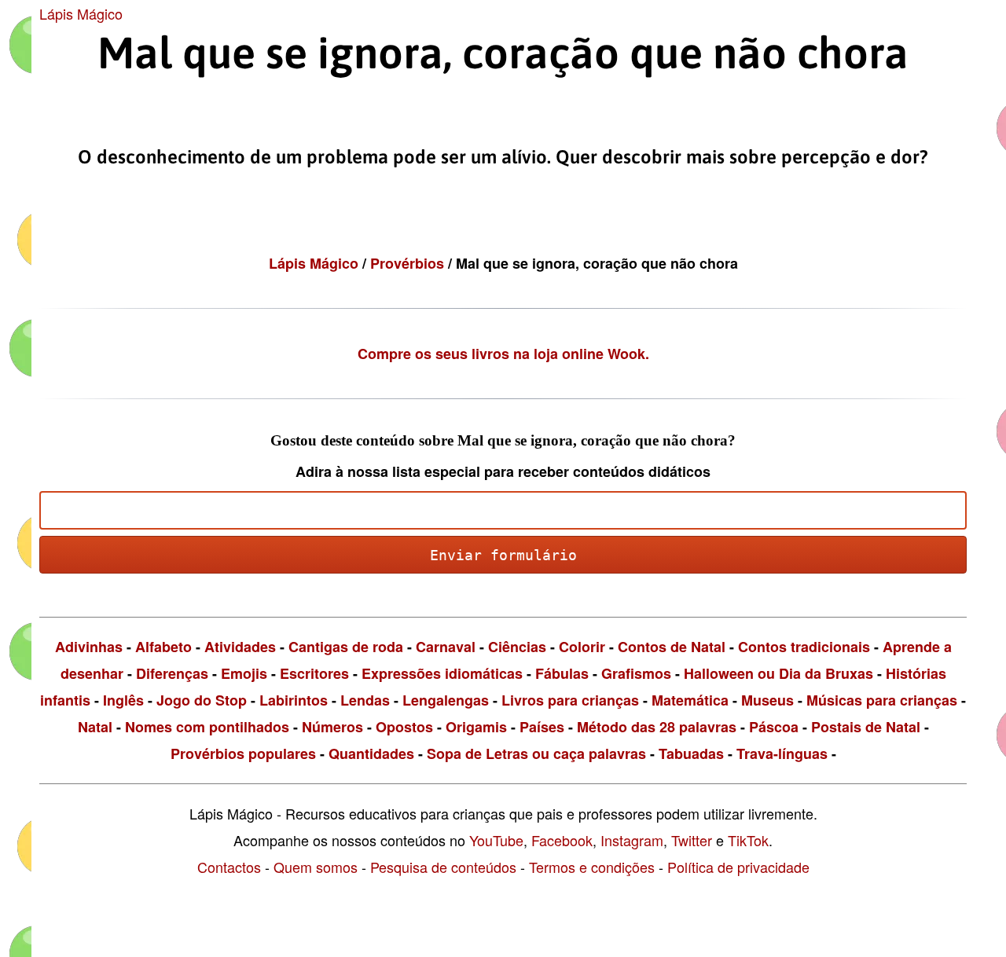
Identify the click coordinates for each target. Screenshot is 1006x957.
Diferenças (172, 673)
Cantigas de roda (345, 646)
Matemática (690, 700)
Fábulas (562, 673)
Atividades (240, 646)
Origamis (476, 727)
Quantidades (371, 753)
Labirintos (293, 700)
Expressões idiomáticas (442, 673)
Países (542, 727)
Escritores (314, 673)
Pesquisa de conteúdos (443, 866)
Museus (767, 700)
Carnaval (445, 646)
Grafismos (636, 673)
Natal (95, 727)
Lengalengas (445, 700)
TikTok (748, 840)
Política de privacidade (738, 866)
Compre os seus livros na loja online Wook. (503, 353)
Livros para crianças (570, 700)
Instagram (631, 840)
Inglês (123, 700)
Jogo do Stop (201, 700)
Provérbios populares (243, 753)
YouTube (496, 840)
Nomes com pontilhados (207, 727)
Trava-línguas (782, 753)
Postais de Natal (865, 727)
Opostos (404, 727)
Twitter (691, 840)
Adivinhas (89, 646)
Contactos (229, 866)
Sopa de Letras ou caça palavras (536, 753)
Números (332, 727)
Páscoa (774, 727)
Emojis (244, 673)
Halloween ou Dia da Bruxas (778, 673)
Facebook (562, 840)
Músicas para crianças (881, 700)
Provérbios (409, 263)
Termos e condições (592, 866)
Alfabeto (163, 646)
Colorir (582, 646)
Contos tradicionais (804, 646)
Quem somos (316, 866)
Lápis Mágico (81, 13)
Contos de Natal (671, 646)
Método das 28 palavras (656, 727)
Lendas (365, 700)
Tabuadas (691, 753)
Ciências (517, 646)
